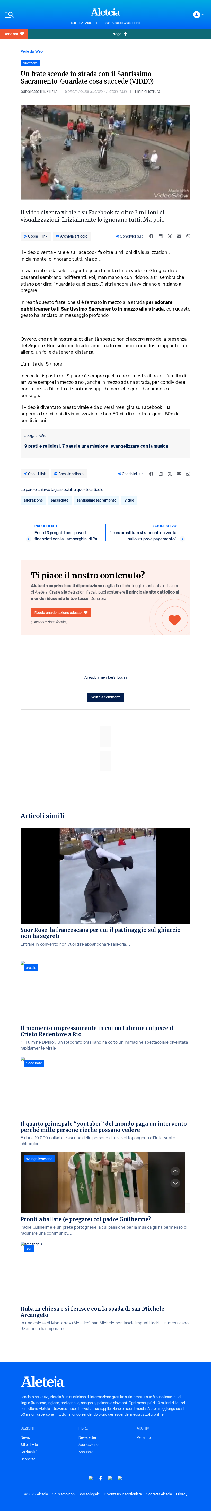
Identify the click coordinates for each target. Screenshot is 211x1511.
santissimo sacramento (96, 500)
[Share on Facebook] (151, 236)
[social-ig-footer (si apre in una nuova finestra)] (120, 1478)
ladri (29, 1248)
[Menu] (35, 15)
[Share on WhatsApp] (188, 236)
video (129, 500)
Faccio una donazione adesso (58, 612)
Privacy (181, 1494)
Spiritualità (29, 1452)
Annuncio (85, 1452)
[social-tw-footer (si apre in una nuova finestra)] (110, 1478)
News (25, 1437)
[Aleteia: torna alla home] (105, 12)
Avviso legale (89, 1494)
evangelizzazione (39, 1159)
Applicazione (88, 1444)
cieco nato (34, 1063)
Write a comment (105, 697)
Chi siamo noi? (63, 1494)
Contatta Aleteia (159, 1494)
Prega (116, 33)
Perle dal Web (32, 51)
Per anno (144, 1437)
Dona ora (11, 33)
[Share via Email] (179, 236)
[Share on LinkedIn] (161, 236)
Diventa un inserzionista (123, 1494)
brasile (31, 967)
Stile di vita (29, 1444)
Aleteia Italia (116, 91)
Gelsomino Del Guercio (84, 91)
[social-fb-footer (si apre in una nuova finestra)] (100, 1478)
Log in (122, 677)
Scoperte (28, 1459)
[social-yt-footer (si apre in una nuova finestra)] (91, 1478)
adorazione (33, 500)
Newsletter (87, 1437)
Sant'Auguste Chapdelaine (123, 23)
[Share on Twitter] (170, 236)
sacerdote (59, 500)
